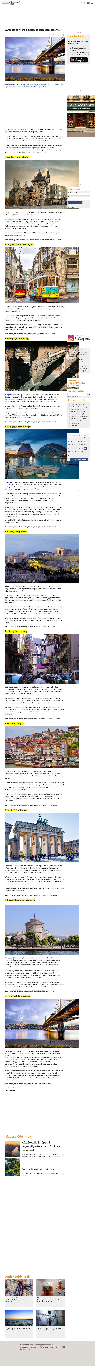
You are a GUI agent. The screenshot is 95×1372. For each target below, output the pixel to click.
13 (79, 445)
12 (75, 445)
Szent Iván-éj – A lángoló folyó (80, 366)
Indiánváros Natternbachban (79, 416)
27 (79, 452)
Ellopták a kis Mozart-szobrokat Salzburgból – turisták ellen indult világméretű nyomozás (48, 1299)
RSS (63, 1347)
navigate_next (89, 394)
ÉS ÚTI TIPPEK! (74, 385)
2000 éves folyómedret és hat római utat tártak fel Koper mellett (49, 1329)
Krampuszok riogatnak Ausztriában (81, 368)
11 (72, 445)
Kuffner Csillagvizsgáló (78, 414)
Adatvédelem (24, 1349)
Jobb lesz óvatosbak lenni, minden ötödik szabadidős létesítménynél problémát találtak (17, 1299)
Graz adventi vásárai (77, 361)
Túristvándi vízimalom (77, 409)
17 (69, 448)
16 (88, 445)
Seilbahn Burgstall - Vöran (79, 418)
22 (85, 448)
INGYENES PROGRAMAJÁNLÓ (76, 381)
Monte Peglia (75, 423)
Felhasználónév (72, 192)
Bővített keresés (72, 397)
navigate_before (69, 435)
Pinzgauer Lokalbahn (77, 404)
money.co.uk (17, 141)
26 (75, 452)
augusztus (76, 435)
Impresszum (23, 1347)
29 (85, 452)
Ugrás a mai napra (79, 459)
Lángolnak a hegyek (77, 359)
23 (88, 448)
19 (75, 448)
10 (69, 445)
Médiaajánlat (55, 1347)
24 (69, 452)
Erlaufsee (74, 425)
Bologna (8, 395)
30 (88, 452)
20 (79, 448)
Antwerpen (15, 215)
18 (72, 448)
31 (69, 455)
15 (85, 445)
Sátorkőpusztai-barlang (78, 411)
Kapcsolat (34, 1347)
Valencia (8, 482)
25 (72, 452)
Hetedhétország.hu (54, 35)
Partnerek (44, 1347)
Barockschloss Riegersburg (79, 421)
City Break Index (41, 141)
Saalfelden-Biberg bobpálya (79, 407)
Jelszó (69, 196)
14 (82, 445)
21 (82, 448)
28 (82, 452)
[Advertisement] (34, 108)
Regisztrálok (71, 207)
